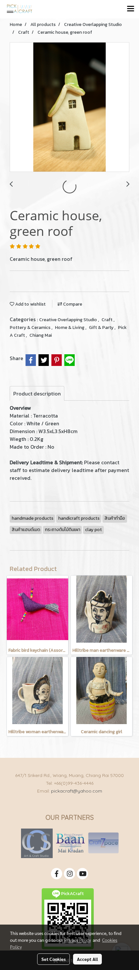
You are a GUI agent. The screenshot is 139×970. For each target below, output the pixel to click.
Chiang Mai (40, 335)
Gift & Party (101, 327)
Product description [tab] (37, 393)
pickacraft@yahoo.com (76, 791)
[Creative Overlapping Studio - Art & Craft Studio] (37, 843)
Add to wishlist (30, 304)
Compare (72, 304)
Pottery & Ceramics (30, 327)
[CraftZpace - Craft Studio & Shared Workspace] (103, 843)
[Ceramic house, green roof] (69, 107)
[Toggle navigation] (130, 9)
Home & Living (70, 327)
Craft (107, 319)
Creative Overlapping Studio (68, 319)
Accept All (87, 959)
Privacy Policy (77, 940)
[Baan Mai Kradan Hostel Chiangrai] (70, 843)
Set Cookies (53, 959)
